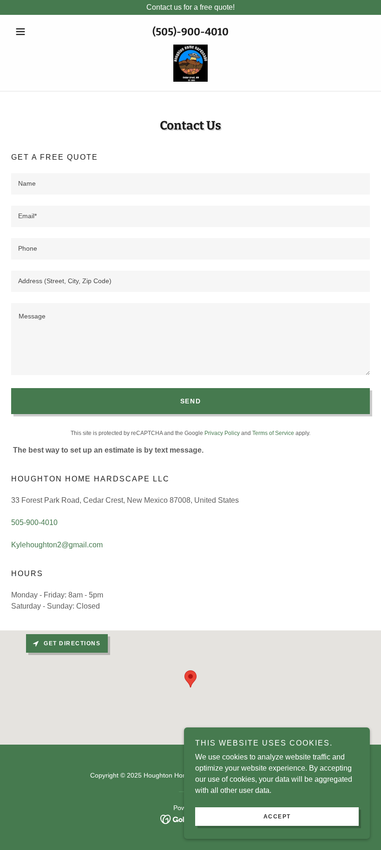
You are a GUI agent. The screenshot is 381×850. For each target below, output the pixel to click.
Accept (277, 816)
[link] (190, 63)
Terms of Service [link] (273, 433)
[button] (38, 31)
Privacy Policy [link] (222, 433)
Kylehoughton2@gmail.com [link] (57, 545)
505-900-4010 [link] (34, 522)
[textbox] (190, 184)
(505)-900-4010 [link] (190, 32)
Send (190, 401)
